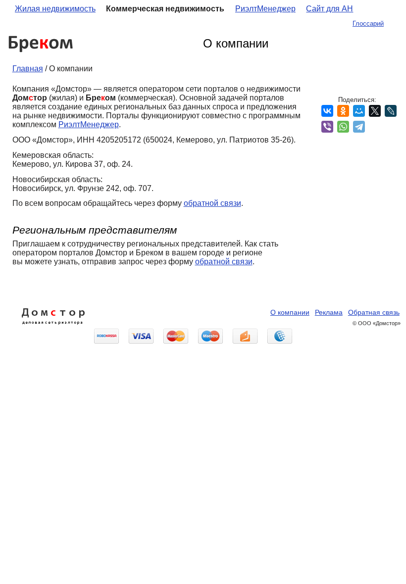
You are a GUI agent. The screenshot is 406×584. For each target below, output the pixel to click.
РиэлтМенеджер (265, 8)
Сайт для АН (329, 8)
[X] (375, 111)
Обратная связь (374, 312)
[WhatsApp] (343, 127)
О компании (289, 312)
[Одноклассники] (343, 111)
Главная (27, 68)
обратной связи (212, 203)
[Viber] (327, 127)
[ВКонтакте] (327, 111)
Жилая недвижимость (55, 8)
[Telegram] (359, 127)
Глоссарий (368, 23)
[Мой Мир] (359, 111)
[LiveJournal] (391, 111)
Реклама (329, 312)
